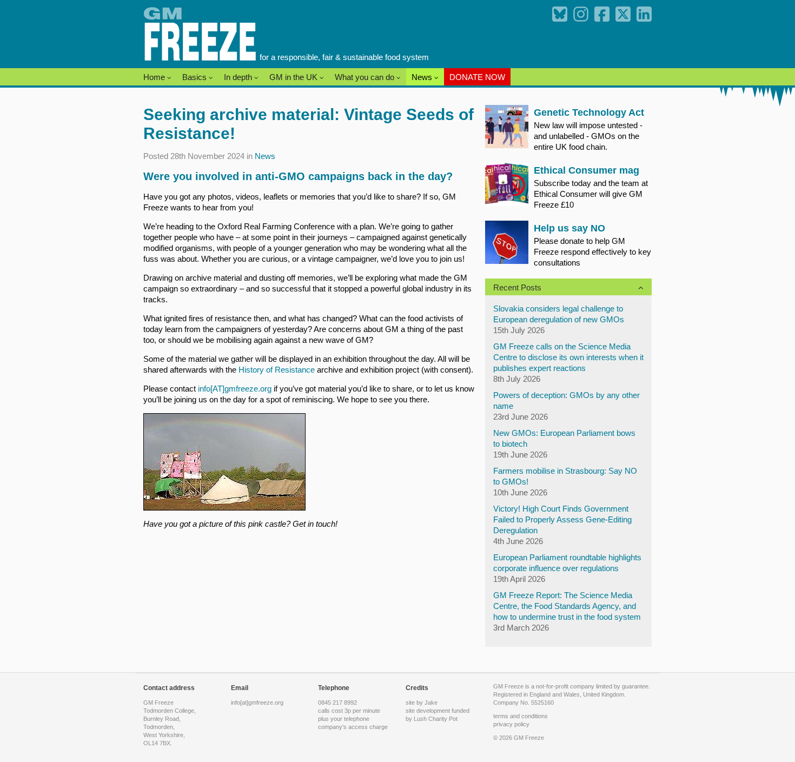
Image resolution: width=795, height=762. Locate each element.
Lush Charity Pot (436, 718)
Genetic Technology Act (589, 112)
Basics (195, 77)
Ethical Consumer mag (586, 170)
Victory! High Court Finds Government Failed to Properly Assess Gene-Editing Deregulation (562, 519)
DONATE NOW (477, 77)
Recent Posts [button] (517, 287)
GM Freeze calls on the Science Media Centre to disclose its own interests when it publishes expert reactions (568, 357)
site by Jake (422, 702)
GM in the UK (294, 77)
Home (155, 77)
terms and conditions (520, 716)
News (423, 77)
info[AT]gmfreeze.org (234, 388)
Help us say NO (569, 228)
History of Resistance (277, 369)
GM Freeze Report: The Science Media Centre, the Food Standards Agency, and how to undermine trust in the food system (567, 606)
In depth (239, 77)
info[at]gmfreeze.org (257, 702)
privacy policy (511, 724)
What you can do (365, 77)
